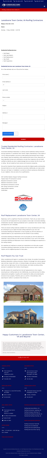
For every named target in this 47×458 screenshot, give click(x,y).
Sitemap (39, 445)
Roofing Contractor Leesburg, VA (32, 402)
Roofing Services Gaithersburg (32, 420)
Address (5, 112)
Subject (4, 105)
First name (5, 74)
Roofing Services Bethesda (31, 418)
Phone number (6, 97)
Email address (6, 81)
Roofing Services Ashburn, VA (31, 401)
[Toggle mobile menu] (44, 6)
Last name (5, 90)
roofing (3, 155)
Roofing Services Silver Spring (32, 422)
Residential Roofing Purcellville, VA (33, 406)
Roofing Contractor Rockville (31, 416)
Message (5, 122)
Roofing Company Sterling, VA (32, 404)
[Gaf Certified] (23, 194)
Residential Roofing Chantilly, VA (32, 408)
